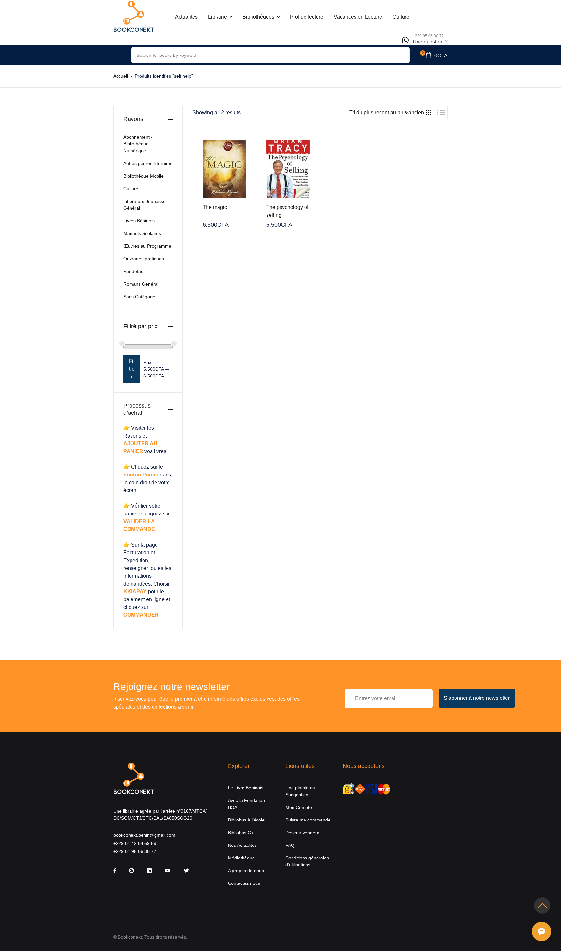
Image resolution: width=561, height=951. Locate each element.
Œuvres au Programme (147, 246)
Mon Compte (298, 807)
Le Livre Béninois (245, 787)
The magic (215, 207)
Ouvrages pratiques (143, 258)
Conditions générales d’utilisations (307, 861)
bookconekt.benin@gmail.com (144, 835)
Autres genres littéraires (147, 163)
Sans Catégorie (139, 296)
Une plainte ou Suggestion (300, 791)
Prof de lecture (306, 16)
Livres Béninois (139, 220)
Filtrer (132, 368)
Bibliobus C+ (241, 832)
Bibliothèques (258, 16)
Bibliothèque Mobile (143, 176)
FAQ (289, 845)
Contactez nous (244, 883)
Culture (401, 16)
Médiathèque (241, 857)
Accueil (120, 76)
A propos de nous (246, 870)
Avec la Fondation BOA (246, 804)
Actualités (186, 16)
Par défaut (134, 271)
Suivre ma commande (307, 819)
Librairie (217, 16)
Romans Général (140, 284)
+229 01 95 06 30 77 (134, 851)
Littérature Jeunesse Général (144, 205)
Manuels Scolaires (142, 233)
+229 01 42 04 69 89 (134, 843)
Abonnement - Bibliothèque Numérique (138, 143)
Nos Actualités (242, 845)
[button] (434, 55)
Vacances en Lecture (358, 16)
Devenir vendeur (302, 832)
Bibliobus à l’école (246, 819)
